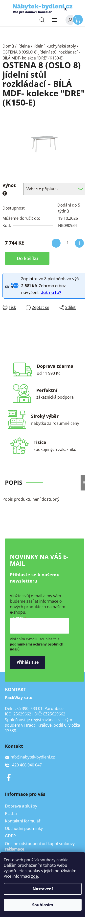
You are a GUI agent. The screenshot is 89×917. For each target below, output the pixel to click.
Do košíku (27, 258)
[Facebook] (8, 777)
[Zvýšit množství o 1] (79, 243)
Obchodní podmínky (24, 828)
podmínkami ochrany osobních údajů (36, 646)
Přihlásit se (28, 662)
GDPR (10, 836)
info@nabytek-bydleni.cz (32, 757)
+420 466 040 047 (26, 765)
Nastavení (43, 889)
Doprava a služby (21, 806)
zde (34, 876)
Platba (11, 813)
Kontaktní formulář (23, 821)
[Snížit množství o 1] (56, 243)
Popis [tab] (13, 482)
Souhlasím (42, 905)
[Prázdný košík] (79, 19)
